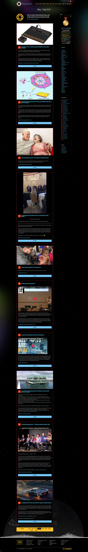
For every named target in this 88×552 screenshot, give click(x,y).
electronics (63, 91)
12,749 (46, 529)
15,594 (32, 530)
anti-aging (69, 28)
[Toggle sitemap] (68, 1)
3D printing (63, 50)
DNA (62, 53)
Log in (29, 19)
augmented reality (64, 64)
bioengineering (63, 68)
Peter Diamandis (64, 52)
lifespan (62, 38)
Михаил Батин (21, 235)
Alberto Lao (65, 123)
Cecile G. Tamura (65, 120)
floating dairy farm (39, 405)
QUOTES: (62, 544)
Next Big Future (63, 150)
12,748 (43, 529)
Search (70, 16)
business (62, 74)
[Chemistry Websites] (66, 21)
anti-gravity (63, 60)
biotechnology (63, 31)
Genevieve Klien (65, 99)
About (36, 3)
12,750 (49, 529)
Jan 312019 (19, 47)
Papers (51, 3)
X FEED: (27, 542)
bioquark (64, 30)
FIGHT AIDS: (27, 543)
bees (62, 66)
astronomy (63, 63)
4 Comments (33, 324)
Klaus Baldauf (65, 118)
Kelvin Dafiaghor (65, 110)
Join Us (56, 3)
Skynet (62, 56)
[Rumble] (71, 549)
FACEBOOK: (27, 540)
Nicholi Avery (22, 472)
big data (62, 67)
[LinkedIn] (67, 549)
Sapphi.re (31, 548)
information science (30, 63)
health (63, 35)
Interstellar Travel (69, 36)
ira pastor (63, 37)
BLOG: (38, 542)
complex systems (64, 77)
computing (63, 78)
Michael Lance (65, 133)
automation (63, 65)
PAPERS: (39, 544)
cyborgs (62, 84)
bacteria (36, 109)
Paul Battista (22, 164)
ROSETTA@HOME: (28, 544)
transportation (32, 518)
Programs (44, 3)
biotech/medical (26, 120)
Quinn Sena (22, 63)
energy (25, 518)
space (62, 42)
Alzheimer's (65, 28)
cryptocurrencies (64, 82)
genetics (25, 237)
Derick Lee (64, 122)
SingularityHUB (63, 152)
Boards (41, 3)
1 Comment (37, 63)
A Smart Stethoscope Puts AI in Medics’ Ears (31, 267)
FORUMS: (50, 544)
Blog (38, 3)
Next (36, 530)
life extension (30, 164)
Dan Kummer (65, 115)
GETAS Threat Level (19, 542)
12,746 (36, 529)
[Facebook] (63, 549)
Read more (35, 66)
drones (62, 88)
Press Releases (69, 3)
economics (63, 89)
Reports (48, 3)
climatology (25, 413)
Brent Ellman (65, 131)
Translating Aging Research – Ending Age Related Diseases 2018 (35, 424)
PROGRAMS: (62, 543)
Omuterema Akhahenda (65, 117)
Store (65, 3)
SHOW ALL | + (62, 139)
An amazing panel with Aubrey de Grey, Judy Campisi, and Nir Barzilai (34, 216)
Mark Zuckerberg (64, 57)
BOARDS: (62, 542)
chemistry (63, 75)
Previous (22, 529)
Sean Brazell (65, 128)
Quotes (63, 3)
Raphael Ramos (65, 126)
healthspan (67, 35)
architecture (63, 61)
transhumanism (64, 43)
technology (68, 42)
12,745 (32, 529)
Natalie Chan (65, 127)
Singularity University (64, 55)
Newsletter (59, 3)
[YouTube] (69, 549)
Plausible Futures (64, 151)
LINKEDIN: (50, 540)
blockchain (69, 31)
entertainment (25, 63)
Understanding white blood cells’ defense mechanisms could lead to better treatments (36, 102)
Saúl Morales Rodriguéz (65, 102)
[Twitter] (65, 549)
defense (62, 85)
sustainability (28, 413)
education (63, 90)
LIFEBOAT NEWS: (40, 540)
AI (63, 28)
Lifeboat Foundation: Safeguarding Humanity (24, 3)
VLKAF (27, 512)
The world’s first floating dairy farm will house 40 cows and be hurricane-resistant (35, 391)
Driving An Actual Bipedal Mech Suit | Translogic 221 (32, 335)
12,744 (29, 529)
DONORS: (50, 542)
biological (63, 69)
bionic (62, 70)
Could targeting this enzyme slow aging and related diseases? (35, 158)
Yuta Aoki (64, 121)
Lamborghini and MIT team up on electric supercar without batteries (36, 503)
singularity (70, 41)
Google (61, 35)
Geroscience (63, 146)
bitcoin (67, 31)
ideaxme (62, 36)
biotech (67, 30)
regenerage (68, 40)
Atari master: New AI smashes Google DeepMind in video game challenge (35, 47)
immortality (65, 36)
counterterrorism (64, 80)
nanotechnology (28, 518)
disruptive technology (64, 86)
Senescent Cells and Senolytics (28, 284)
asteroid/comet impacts (65, 62)
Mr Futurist (63, 149)
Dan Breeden (65, 105)
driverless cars (63, 87)
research (66, 41)
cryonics (62, 81)
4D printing (63, 51)
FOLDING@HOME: (51, 543)
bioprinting (63, 71)
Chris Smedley (65, 138)
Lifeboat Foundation (22, 548)
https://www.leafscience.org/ (40, 469)
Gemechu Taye (65, 109)
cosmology (63, 79)
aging (62, 28)
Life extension (67, 37)
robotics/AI (34, 63)
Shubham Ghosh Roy (66, 103)
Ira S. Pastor (65, 137)
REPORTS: (39, 543)
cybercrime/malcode (64, 83)
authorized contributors (34, 19)
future (68, 33)
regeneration (63, 41)
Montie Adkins (65, 136)
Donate (53, 3)
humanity (70, 35)
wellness (68, 43)
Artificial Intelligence (64, 29)
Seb (63, 132)
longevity (65, 38)
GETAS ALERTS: (63, 540)
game (21, 60)
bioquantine (68, 29)
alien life (62, 59)
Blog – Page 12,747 (44, 10)
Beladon (28, 410)
